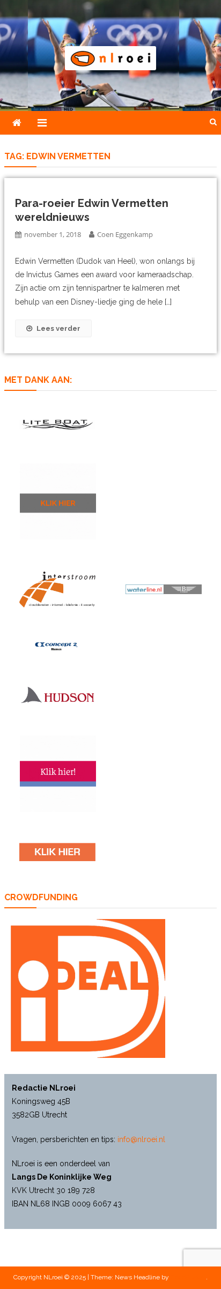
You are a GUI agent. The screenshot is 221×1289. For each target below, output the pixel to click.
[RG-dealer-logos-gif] (57, 852)
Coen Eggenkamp (125, 234)
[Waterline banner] (164, 589)
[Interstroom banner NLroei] (57, 590)
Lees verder (58, 328)
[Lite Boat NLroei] (57, 424)
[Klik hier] (58, 501)
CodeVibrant (188, 1277)
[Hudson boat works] (57, 694)
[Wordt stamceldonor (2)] (58, 774)
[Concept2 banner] (57, 646)
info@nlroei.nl (141, 1139)
